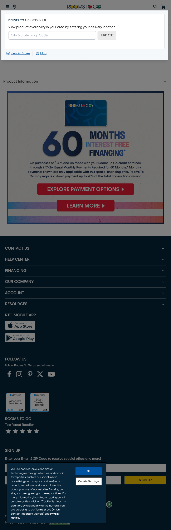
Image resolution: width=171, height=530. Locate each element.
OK (89, 471)
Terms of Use (43, 509)
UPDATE (107, 35)
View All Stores (20, 53)
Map (43, 53)
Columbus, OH (36, 20)
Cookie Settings (88, 481)
